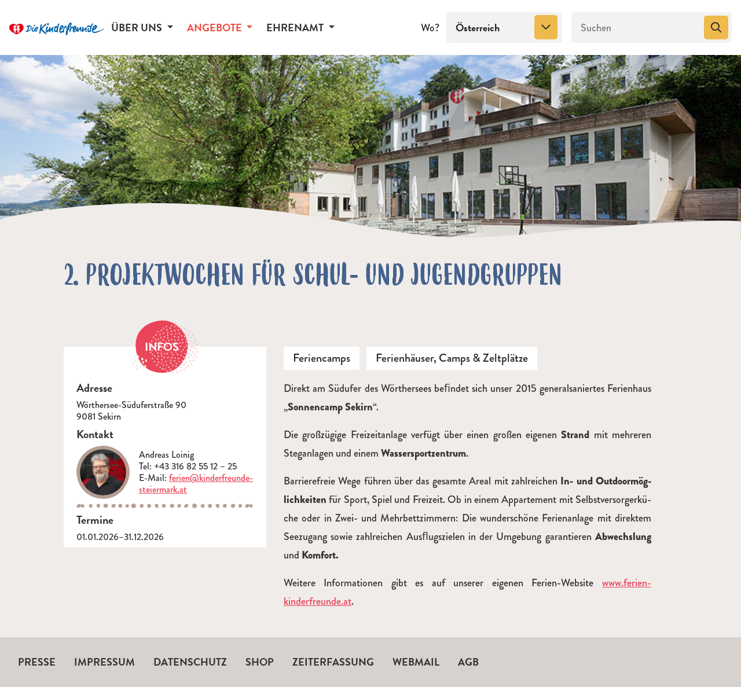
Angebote (215, 27)
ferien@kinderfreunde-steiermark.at (196, 483)
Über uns (137, 27)
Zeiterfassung (333, 662)
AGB (468, 662)
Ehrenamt (296, 27)
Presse (37, 662)
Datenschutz (190, 662)
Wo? (430, 27)
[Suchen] (716, 28)
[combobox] (504, 27)
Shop (259, 662)
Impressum (104, 662)
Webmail (415, 662)
